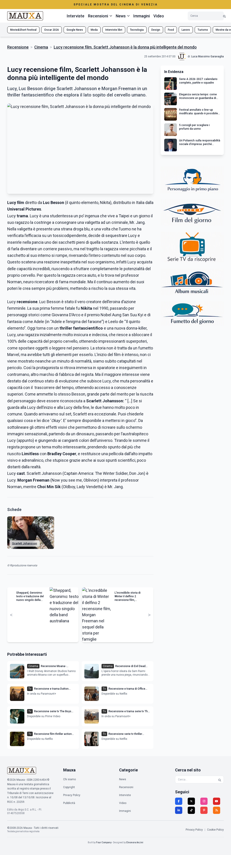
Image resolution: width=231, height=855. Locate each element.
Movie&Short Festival (23, 29)
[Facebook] (178, 801)
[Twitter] (191, 801)
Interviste (75, 16)
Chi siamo (69, 779)
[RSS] (216, 810)
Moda (94, 29)
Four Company (103, 842)
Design (155, 29)
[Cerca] (224, 16)
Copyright (69, 787)
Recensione (18, 47)
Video (158, 16)
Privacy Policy (71, 795)
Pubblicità (69, 803)
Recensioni (126, 787)
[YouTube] (216, 801)
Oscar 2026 (51, 29)
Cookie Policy (215, 829)
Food (171, 29)
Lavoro (186, 29)
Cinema (41, 47)
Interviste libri (113, 29)
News (122, 779)
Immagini (141, 16)
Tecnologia (137, 29)
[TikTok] (191, 810)
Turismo (203, 29)
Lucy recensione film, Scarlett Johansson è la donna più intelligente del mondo (125, 47)
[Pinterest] (204, 810)
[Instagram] (204, 801)
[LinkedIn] (178, 810)
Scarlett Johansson (24, 543)
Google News (75, 29)
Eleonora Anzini (134, 842)
